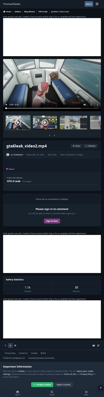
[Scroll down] (100, 387)
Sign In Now (52, 221)
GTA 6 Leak (13, 181)
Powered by (41, 358)
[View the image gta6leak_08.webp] (73, 122)
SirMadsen (18, 154)
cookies (21, 371)
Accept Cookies (44, 384)
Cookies (34, 353)
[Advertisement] (52, 37)
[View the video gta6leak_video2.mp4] (18, 122)
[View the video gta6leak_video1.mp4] (45, 122)
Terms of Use (70, 374)
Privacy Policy (10, 353)
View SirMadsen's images (71, 154)
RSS (44, 353)
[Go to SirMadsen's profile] (7, 154)
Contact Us (23, 353)
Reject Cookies (63, 384)
